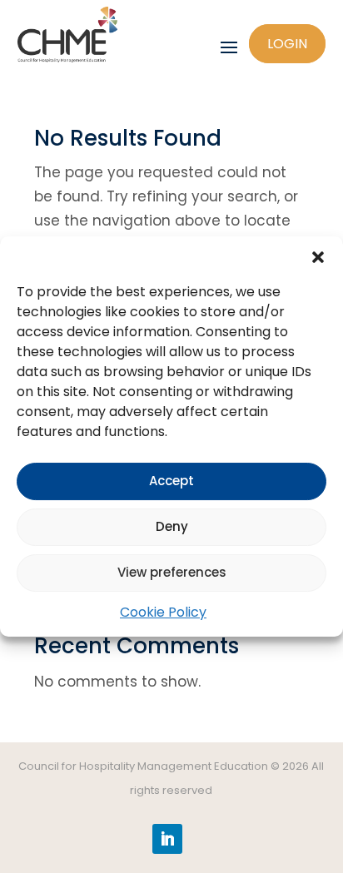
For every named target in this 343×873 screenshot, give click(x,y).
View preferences (171, 572)
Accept (171, 480)
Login (287, 43)
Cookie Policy (163, 612)
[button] (318, 257)
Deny (172, 526)
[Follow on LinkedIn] (167, 839)
